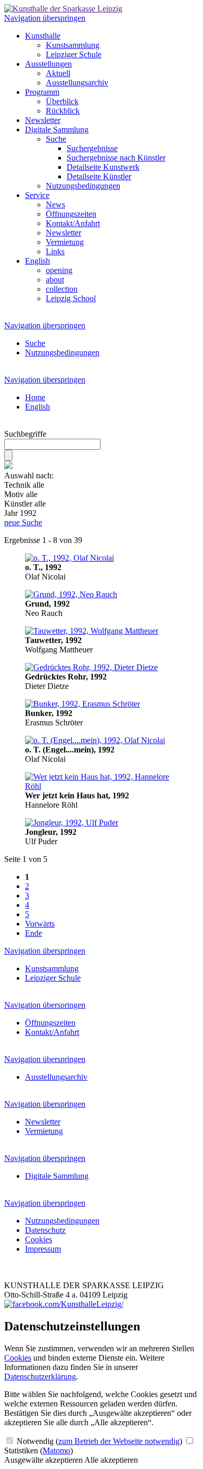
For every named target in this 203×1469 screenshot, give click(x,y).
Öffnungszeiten (71, 213)
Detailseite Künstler (99, 176)
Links (55, 251)
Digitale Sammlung (56, 129)
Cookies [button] (17, 1357)
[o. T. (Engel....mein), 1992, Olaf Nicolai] (95, 740)
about (55, 279)
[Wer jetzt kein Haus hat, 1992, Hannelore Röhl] (101, 786)
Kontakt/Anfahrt (73, 223)
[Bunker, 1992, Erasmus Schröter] (82, 703)
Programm (42, 92)
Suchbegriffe (25, 433)
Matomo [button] (56, 1450)
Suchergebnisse (92, 148)
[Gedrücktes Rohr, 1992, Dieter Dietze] (91, 667)
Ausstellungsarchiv (77, 82)
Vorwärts (40, 923)
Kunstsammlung (72, 45)
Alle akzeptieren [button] (111, 1459)
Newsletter (42, 120)
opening (59, 270)
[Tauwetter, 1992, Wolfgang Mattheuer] (91, 630)
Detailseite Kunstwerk (103, 167)
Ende (33, 933)
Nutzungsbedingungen (83, 185)
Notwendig (98, 1441)
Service (37, 195)
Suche (56, 138)
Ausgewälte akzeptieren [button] (43, 1459)
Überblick (62, 101)
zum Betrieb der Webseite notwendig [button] (119, 1441)
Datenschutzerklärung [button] (40, 1376)
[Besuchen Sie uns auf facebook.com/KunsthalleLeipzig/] (63, 1304)
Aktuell (58, 73)
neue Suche (23, 522)
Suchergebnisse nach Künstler (116, 157)
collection (62, 289)
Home (35, 397)
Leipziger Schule (74, 54)
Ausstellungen (48, 63)
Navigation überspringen (44, 18)
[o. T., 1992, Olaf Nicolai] (69, 557)
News (55, 204)
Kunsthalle (42, 35)
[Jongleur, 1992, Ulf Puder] (71, 822)
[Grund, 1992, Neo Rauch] (71, 594)
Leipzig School (71, 298)
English (37, 260)
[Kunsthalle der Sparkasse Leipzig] (63, 8)
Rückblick (63, 110)
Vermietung (65, 242)
